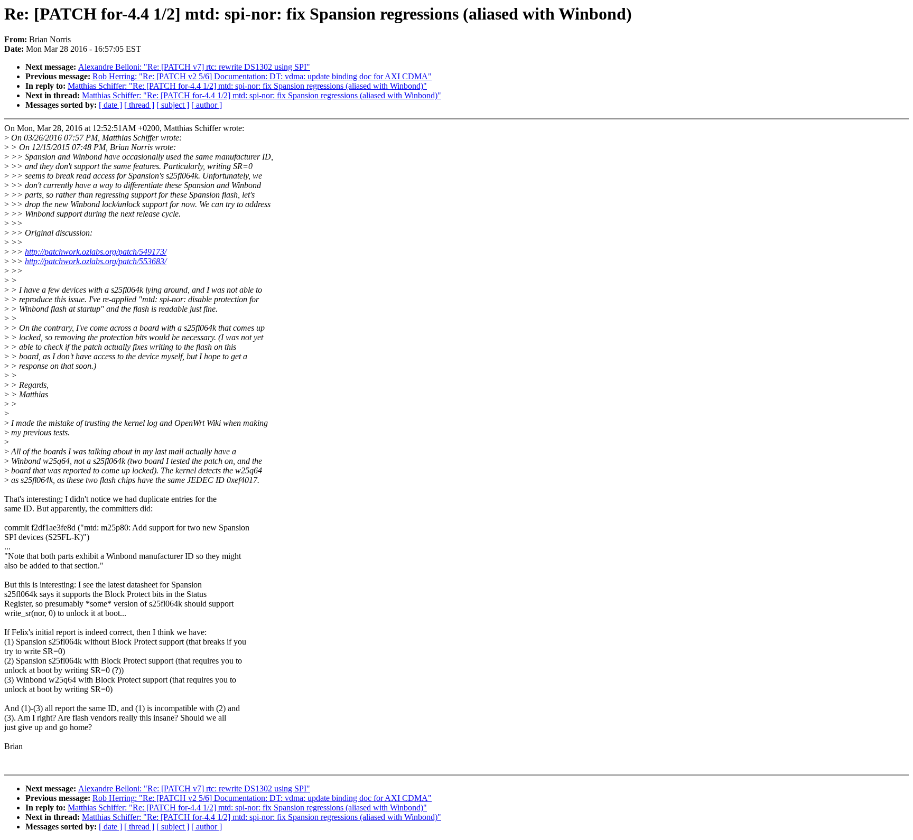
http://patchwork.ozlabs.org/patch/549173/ (95, 251)
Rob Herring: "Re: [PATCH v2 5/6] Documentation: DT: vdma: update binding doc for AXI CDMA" (262, 76)
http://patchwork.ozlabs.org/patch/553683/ (95, 261)
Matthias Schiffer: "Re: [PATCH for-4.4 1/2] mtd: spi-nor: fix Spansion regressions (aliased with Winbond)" (247, 85)
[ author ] (206, 104)
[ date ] (110, 104)
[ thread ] (139, 104)
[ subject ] (172, 104)
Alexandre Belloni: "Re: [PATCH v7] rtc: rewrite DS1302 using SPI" (194, 66)
